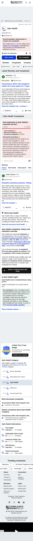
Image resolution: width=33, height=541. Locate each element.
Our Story (6, 475)
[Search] (14, 161)
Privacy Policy (22, 488)
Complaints (16, 63)
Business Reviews (17, 498)
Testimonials (7, 480)
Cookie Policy (22, 491)
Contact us (7, 477)
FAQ (19, 475)
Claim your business (7, 492)
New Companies (20, 496)
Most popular (22, 167)
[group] (5, 66)
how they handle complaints (16, 305)
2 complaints (15, 45)
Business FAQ (8, 486)
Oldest (30, 167)
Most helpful (12, 167)
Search (26, 2)
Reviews (5, 63)
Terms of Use (22, 486)
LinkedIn (23, 502)
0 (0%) (13, 132)
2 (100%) (14, 134)
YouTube (19, 502)
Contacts (27, 63)
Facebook (9, 502)
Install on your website (20, 355)
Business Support (9, 488)
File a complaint (24, 57)
